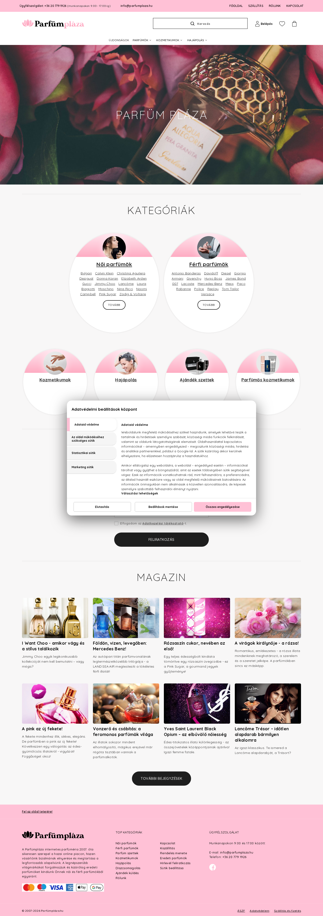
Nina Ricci (125, 289)
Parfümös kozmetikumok (267, 380)
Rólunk (121, 878)
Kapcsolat (167, 843)
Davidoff (211, 273)
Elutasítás (102, 507)
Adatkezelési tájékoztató (162, 523)
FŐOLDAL (236, 6)
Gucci (86, 284)
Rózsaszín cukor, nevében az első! (194, 646)
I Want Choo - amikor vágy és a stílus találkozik (53, 646)
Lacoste (187, 284)
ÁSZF (241, 910)
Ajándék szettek (197, 380)
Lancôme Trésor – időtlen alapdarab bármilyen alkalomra (262, 734)
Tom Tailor (230, 289)
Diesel (226, 273)
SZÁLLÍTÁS (255, 6)
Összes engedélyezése (223, 507)
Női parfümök (114, 264)
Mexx (230, 284)
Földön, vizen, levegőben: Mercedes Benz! (120, 646)
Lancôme (126, 284)
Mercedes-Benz (210, 284)
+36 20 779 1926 (234, 857)
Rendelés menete (173, 853)
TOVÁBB (114, 305)
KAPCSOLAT (294, 6)
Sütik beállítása (171, 868)
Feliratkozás (161, 539)
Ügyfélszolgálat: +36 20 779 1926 (65, 6)
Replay (213, 289)
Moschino (106, 289)
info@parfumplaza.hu (137, 6)
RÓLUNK (275, 6)
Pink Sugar (107, 294)
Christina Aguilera (131, 273)
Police (199, 289)
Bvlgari (86, 273)
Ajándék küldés (127, 873)
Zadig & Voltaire (132, 294)
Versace (207, 294)
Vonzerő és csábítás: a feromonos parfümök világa (123, 731)
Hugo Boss (213, 278)
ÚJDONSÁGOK (119, 40)
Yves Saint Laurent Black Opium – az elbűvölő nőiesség (195, 731)
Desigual (86, 278)
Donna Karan (107, 278)
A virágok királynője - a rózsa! (267, 643)
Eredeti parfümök (173, 858)
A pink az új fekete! (42, 728)
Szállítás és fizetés (287, 910)
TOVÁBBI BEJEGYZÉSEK (161, 778)
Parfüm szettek (127, 853)
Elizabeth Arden (134, 278)
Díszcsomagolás (128, 868)
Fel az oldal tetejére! (37, 811)
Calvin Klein (104, 273)
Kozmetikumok (55, 380)
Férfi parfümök (208, 264)
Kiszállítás (167, 848)
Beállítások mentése (163, 507)
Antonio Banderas (186, 273)
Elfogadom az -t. (153, 523)
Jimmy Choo (105, 284)
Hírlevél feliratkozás (175, 863)
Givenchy (194, 278)
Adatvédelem (259, 910)
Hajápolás (126, 380)
